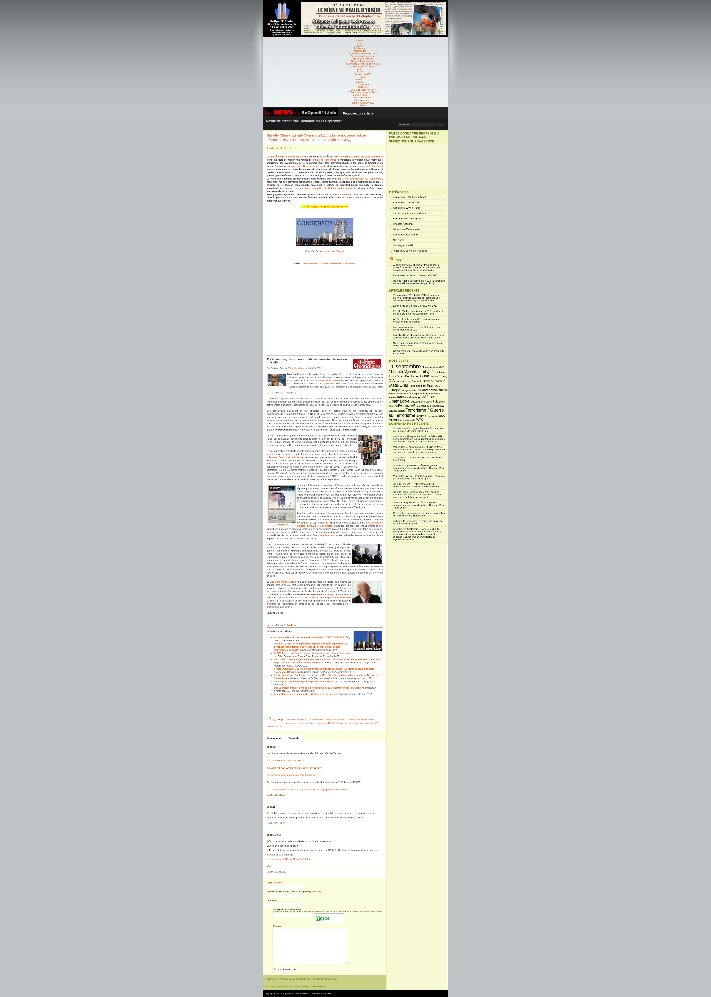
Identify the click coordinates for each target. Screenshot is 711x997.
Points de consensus (324, 160)
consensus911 (371, 723)
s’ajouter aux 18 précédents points (306, 166)
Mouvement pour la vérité (297, 723)
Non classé (398, 240)
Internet (392, 397)
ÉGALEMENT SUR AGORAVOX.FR (325, 206)
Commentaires (274, 738)
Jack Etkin (286, 197)
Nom (275, 883)
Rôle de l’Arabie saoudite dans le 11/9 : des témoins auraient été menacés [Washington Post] (419, 282)
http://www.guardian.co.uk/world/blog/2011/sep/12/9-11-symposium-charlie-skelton (308, 789)
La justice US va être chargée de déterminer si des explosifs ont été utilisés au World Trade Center (418, 336)
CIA (391, 380)
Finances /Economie (403, 224)
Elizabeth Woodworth (372, 156)
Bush (424, 376)
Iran (405, 397)
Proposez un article (358, 113)
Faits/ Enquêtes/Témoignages (408, 218)
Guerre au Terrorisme (398, 393)
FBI (423, 386)
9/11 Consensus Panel (343, 723)
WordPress (317, 993)
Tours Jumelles (431, 416)
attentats (442, 372)
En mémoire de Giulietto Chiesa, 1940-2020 (415, 275)
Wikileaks (393, 419)
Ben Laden (412, 376)
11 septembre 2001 (433, 367)
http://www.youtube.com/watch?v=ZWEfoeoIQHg (291, 775)
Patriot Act (393, 406)
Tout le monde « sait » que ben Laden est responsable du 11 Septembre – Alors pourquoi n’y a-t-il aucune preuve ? (417, 494)
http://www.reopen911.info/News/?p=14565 (288, 859)
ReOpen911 (438, 405)
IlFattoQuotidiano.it (297, 368)
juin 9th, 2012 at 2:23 (276, 795)
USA (442, 415)
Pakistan (439, 401)
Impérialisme (433, 393)
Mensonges (415, 397)
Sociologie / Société (403, 245)
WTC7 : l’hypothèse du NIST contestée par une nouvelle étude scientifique (416, 320)
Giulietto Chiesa (274, 726)
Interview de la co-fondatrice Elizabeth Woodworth (329, 263)
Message (277, 926)
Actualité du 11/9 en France (362, 720)
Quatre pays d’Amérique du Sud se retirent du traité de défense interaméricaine (301, 979)
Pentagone (405, 405)
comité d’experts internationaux (286, 156)
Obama (395, 401)
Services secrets (396, 411)
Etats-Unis (398, 385)
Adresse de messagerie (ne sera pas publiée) (295, 891)
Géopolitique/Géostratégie (406, 229)
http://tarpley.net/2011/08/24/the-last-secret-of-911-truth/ (294, 768)
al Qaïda (430, 372)
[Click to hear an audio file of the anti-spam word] (329, 914)
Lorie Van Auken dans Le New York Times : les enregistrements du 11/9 (416, 328)
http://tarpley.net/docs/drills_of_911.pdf (286, 760)
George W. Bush (409, 390)
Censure (434, 376)
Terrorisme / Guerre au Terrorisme (410, 251)
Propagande (422, 405)
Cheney (443, 376)
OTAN (406, 401)
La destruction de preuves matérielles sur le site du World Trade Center (419, 514)
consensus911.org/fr (368, 166)
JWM (328, 993)
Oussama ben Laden (421, 402)
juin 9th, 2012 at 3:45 (276, 823)
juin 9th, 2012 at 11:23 (276, 872)
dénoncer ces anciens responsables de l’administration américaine (320, 188)
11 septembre (321, 723)
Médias (429, 397)
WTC (419, 419)
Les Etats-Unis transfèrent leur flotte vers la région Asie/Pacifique (294, 986)
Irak (400, 397)
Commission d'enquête (408, 381)
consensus (359, 723)
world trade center (407, 420)
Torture (420, 415)
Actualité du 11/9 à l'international (311, 720)
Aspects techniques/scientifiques (409, 213)
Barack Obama (396, 376)
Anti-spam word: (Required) (287, 909)
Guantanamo (427, 390)
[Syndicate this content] (391, 260)
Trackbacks (293, 738)
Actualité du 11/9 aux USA (337, 720)
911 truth (395, 372)
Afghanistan (413, 372)
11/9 (330, 723)
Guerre (443, 390)
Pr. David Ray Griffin (347, 156)
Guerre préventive (418, 393)
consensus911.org (348, 194)
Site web (272, 900)
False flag (414, 385)
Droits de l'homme (434, 381)
